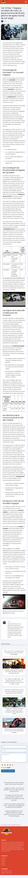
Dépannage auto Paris (6, 871)
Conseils (3, 861)
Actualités (3, 858)
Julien (5, 20)
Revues (3, 863)
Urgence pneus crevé (6, 872)
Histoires (3, 865)
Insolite (3, 859)
